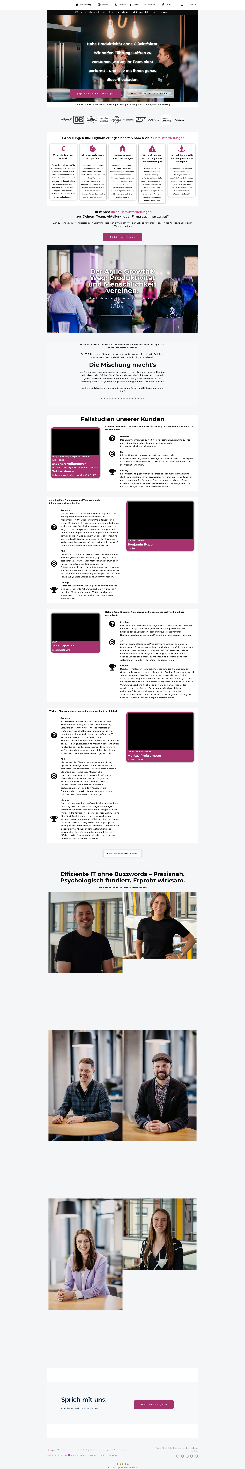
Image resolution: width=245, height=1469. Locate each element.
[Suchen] (182, 4)
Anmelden (192, 5)
